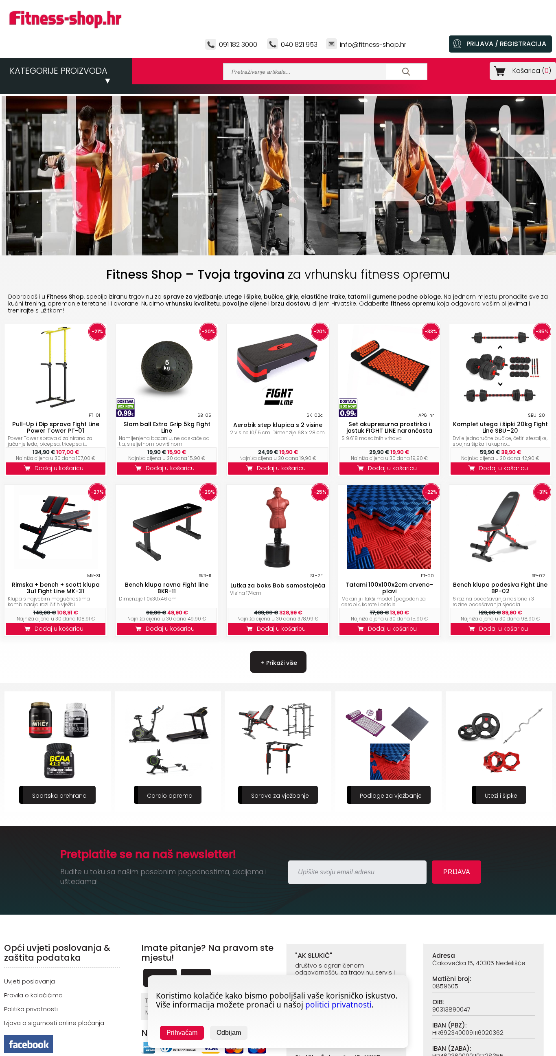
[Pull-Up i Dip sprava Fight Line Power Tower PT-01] (56, 406)
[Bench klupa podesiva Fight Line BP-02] (500, 567)
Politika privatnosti (31, 1009)
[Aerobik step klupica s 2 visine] (278, 406)
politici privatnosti (338, 1004)
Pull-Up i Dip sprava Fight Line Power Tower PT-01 (55, 427)
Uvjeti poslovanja (29, 981)
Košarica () (531, 70)
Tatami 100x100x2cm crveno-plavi (389, 587)
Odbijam (229, 1032)
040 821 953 (299, 44)
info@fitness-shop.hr (373, 44)
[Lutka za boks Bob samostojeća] (278, 567)
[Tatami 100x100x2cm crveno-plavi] (389, 567)
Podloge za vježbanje (280, 796)
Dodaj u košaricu (60, 468)
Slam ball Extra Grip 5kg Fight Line (166, 427)
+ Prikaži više (278, 663)
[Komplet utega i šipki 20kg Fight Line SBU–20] (500, 406)
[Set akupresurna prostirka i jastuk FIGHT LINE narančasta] (389, 406)
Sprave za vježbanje (170, 796)
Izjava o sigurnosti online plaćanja (54, 1023)
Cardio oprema (59, 796)
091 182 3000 (238, 44)
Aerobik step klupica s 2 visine (277, 425)
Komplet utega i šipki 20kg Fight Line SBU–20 (500, 427)
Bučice (501, 796)
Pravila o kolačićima (33, 995)
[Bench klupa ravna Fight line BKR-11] (167, 567)
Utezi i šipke (391, 796)
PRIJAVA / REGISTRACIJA (506, 43)
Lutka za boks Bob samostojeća (277, 585)
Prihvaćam (181, 1032)
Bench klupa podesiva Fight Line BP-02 (500, 587)
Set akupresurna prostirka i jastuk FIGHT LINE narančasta (389, 427)
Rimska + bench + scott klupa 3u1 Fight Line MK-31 (56, 587)
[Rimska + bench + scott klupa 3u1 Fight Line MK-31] (56, 567)
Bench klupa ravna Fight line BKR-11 (166, 587)
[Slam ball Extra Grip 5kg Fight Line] (167, 406)
